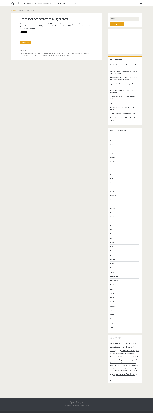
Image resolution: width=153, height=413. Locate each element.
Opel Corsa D (114, 365)
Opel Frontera (114, 280)
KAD (111, 225)
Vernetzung (113, 319)
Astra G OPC (122, 343)
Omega (112, 272)
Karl (111, 238)
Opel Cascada (114, 276)
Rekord (112, 289)
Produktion (125, 378)
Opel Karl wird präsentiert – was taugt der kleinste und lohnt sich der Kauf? (123, 85)
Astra (111, 174)
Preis (121, 378)
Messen (112, 251)
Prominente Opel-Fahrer (116, 285)
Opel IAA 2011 (116, 368)
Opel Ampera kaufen (29, 55)
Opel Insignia (124, 368)
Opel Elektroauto (131, 365)
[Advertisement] (124, 42)
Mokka (112, 255)
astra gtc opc (129, 343)
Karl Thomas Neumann (127, 353)
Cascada (112, 182)
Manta (112, 242)
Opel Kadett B (131, 368)
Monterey (113, 259)
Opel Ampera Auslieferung (80, 53)
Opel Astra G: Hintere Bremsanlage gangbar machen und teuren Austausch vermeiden (123, 66)
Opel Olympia (131, 370)
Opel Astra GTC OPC (121, 363)
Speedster (113, 306)
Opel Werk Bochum (124, 374)
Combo (112, 191)
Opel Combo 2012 (132, 363)
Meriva (112, 246)
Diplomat (112, 204)
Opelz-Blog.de (18, 3)
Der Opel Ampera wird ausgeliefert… (45, 19)
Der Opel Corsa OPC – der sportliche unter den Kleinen (122, 108)
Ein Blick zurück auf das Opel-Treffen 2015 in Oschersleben (121, 91)
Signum (112, 297)
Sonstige (112, 302)
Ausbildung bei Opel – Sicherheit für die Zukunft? (122, 113)
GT (111, 212)
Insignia (112, 216)
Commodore (113, 195)
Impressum (72, 3)
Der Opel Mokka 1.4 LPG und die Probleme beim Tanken (123, 119)
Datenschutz (61, 3)
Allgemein (112, 157)
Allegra (112, 153)
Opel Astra (128, 360)
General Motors (128, 350)
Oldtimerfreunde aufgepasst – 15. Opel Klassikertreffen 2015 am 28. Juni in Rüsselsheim (124, 78)
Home (13, 10)
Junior (112, 221)
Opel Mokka (124, 370)
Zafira (111, 327)
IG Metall (112, 353)
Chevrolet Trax (114, 187)
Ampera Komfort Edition (50, 53)
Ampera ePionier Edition (31, 53)
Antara (112, 165)
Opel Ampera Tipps (62, 55)
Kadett (112, 229)
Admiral (112, 144)
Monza (112, 263)
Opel (132, 356)
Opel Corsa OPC (123, 365)
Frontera (112, 208)
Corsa (112, 199)
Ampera (25, 50)
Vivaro (112, 323)
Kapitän (112, 233)
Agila (111, 148)
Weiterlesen (26, 43)
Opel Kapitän (116, 370)
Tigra (111, 310)
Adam (112, 140)
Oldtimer (128, 356)
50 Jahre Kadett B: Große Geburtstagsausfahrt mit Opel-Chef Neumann (123, 72)
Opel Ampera (65, 53)
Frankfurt (118, 350)
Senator (112, 293)
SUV (122, 381)
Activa (112, 136)
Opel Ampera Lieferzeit (46, 55)
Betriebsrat (135, 343)
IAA (137, 350)
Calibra (112, 178)
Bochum (112, 347)
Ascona (112, 170)
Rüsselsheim (116, 381)
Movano (112, 268)
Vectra (112, 314)
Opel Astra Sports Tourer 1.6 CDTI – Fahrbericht (123, 103)
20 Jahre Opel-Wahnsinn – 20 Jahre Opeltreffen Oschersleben (122, 97)
